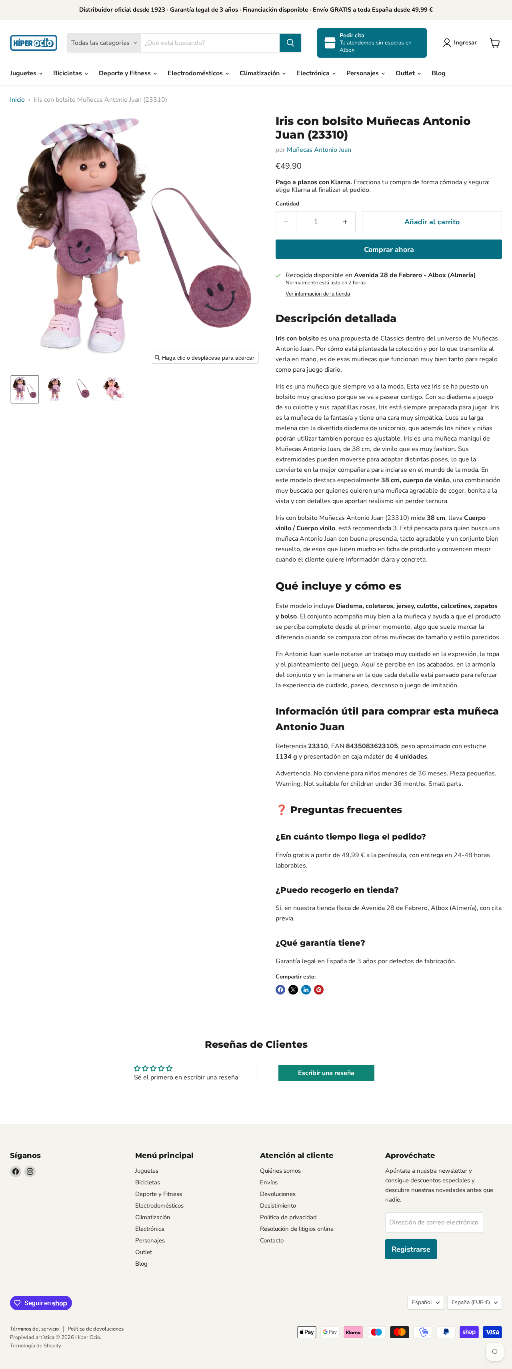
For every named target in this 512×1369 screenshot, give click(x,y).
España (471, 1302)
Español (422, 1302)
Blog (439, 73)
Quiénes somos (280, 1171)
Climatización (260, 73)
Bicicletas (68, 73)
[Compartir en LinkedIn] (306, 990)
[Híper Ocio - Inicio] (33, 43)
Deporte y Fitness (125, 73)
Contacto (272, 1240)
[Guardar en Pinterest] (319, 990)
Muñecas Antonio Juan (319, 149)
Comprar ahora (389, 249)
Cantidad (287, 204)
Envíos (269, 1182)
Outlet (406, 73)
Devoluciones (278, 1194)
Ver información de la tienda (318, 294)
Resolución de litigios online (297, 1229)
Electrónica (313, 73)
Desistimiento (278, 1206)
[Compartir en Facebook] (280, 990)
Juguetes (24, 73)
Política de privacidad (288, 1217)
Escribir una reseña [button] (326, 1073)
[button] (461, 43)
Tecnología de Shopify (35, 1345)
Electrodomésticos (196, 73)
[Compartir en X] (293, 990)
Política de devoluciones (96, 1329)
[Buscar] (290, 43)
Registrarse (411, 1249)
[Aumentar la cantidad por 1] (345, 222)
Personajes (363, 73)
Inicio (17, 99)
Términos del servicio (34, 1329)
